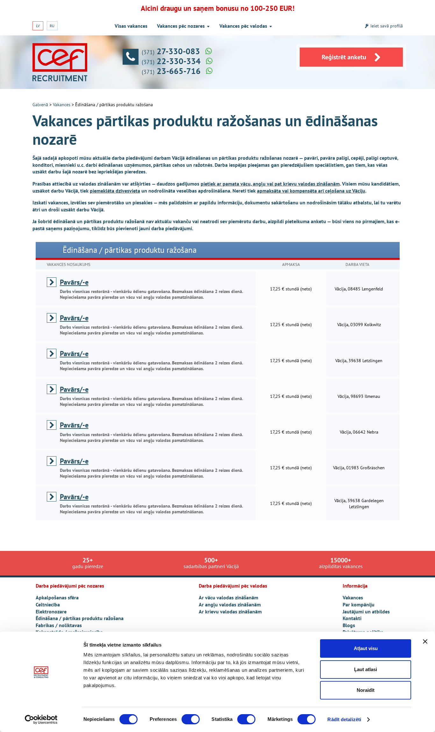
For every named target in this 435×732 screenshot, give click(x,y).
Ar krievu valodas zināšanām (230, 611)
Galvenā (40, 104)
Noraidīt (365, 690)
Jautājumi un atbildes (366, 611)
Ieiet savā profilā (386, 26)
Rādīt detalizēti (344, 719)
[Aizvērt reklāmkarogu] (425, 641)
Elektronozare (51, 611)
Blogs (349, 625)
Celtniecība (48, 604)
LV (38, 25)
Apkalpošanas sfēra (57, 597)
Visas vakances (131, 26)
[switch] (191, 719)
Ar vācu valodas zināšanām (228, 597)
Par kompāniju (358, 604)
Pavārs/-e (74, 282)
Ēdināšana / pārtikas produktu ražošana (80, 618)
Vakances (61, 104)
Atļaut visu (366, 648)
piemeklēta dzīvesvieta (115, 190)
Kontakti (352, 618)
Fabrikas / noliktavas (59, 625)
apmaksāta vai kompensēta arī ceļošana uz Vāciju (311, 190)
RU (52, 25)
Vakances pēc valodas (243, 26)
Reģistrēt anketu (344, 57)
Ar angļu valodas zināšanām (230, 604)
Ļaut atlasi (365, 669)
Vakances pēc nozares (181, 26)
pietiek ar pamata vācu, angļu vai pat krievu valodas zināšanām (270, 183)
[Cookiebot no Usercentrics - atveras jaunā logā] (41, 719)
